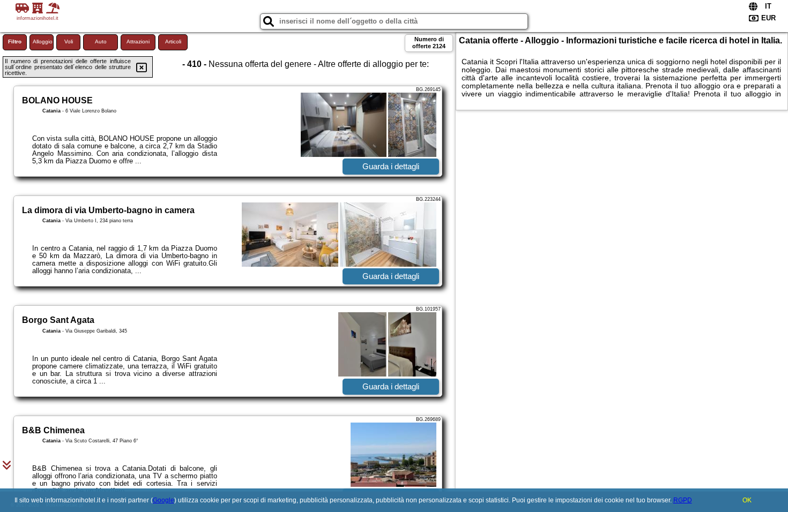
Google (163, 500)
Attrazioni (138, 41)
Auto (101, 41)
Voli (68, 41)
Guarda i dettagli (390, 166)
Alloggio (43, 41)
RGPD (682, 500)
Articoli (173, 41)
